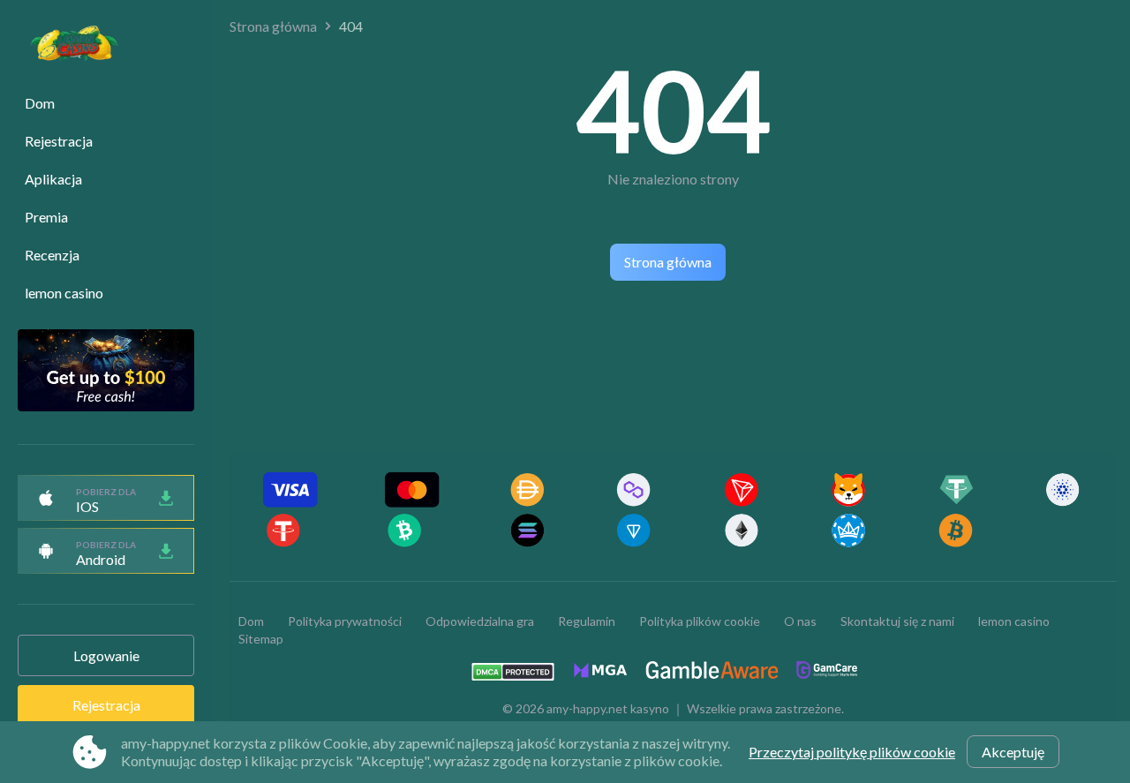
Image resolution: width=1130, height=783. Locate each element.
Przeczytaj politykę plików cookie (852, 751)
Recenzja (52, 254)
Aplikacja (53, 178)
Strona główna (273, 26)
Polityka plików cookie (699, 621)
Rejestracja (59, 140)
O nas (800, 621)
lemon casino (64, 292)
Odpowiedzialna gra (480, 621)
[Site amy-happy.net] (65, 45)
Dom (40, 102)
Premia (46, 216)
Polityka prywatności (345, 621)
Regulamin (586, 621)
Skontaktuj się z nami (897, 621)
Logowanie (106, 655)
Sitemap (260, 638)
